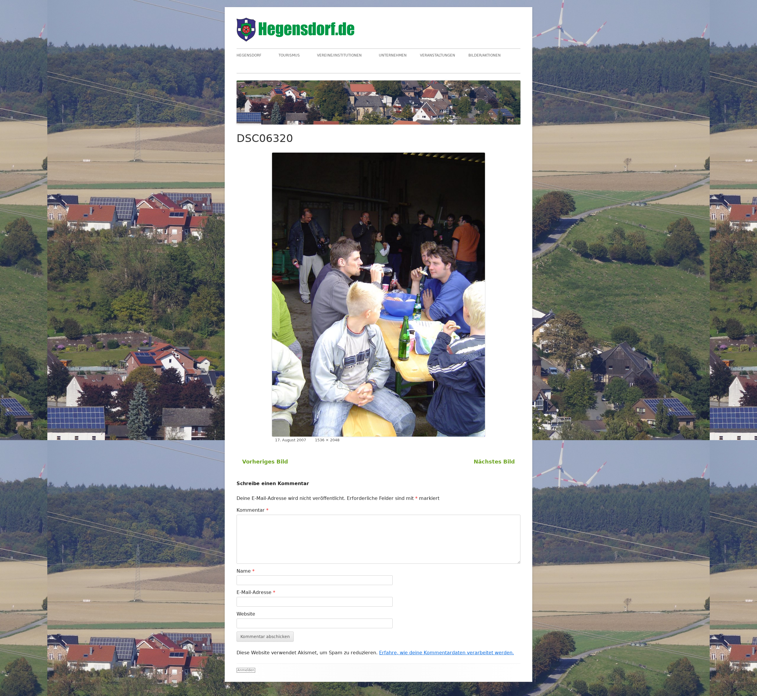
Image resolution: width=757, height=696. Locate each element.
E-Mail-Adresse (256, 592)
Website (246, 614)
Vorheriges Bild (265, 461)
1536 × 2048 (327, 440)
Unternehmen (393, 55)
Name (246, 571)
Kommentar (252, 510)
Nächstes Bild (494, 461)
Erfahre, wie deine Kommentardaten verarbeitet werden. (446, 652)
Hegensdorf (249, 55)
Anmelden (245, 670)
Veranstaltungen (437, 55)
